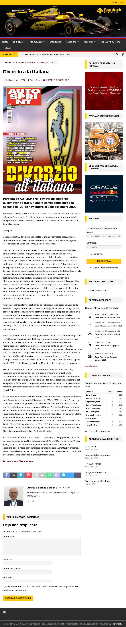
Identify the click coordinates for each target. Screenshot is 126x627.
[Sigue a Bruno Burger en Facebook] (28, 501)
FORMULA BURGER (54, 80)
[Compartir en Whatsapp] (49, 475)
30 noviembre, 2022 (16, 80)
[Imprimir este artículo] (42, 475)
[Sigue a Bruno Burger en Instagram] (32, 501)
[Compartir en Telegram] (63, 475)
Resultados (36, 42)
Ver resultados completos (97, 431)
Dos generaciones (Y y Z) (96, 472)
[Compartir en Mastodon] (56, 475)
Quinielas (18, 42)
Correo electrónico (12, 568)
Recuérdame (96, 254)
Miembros (88, 42)
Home (5, 42)
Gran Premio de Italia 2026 (107, 317)
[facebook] (123, 54)
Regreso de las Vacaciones (97, 455)
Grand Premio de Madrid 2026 (108, 326)
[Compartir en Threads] (77, 475)
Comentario (8, 536)
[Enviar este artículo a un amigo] (35, 475)
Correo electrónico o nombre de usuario (102, 230)
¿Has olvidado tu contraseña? (104, 267)
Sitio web (7, 577)
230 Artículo (64, 487)
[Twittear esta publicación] (13, 475)
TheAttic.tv (116, 624)
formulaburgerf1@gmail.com (18, 461)
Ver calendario (91, 366)
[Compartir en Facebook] (6, 475)
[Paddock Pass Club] (63, 37)
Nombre (7, 559)
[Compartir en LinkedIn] (20, 475)
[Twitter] (117, 54)
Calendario (56, 42)
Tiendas (6, 48)
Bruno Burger (35, 80)
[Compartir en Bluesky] (70, 475)
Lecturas (71, 42)
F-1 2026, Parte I (93, 464)
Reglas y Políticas (110, 42)
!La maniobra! (91, 446)
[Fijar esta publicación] (28, 475)
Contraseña (92, 243)
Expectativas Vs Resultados (98, 481)
